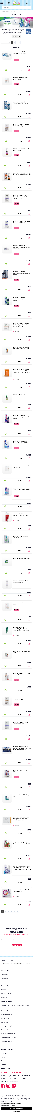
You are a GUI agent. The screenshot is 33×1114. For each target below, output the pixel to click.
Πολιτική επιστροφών (6, 1026)
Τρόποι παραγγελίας (6, 1014)
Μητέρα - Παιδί (5, 982)
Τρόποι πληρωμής (5, 1018)
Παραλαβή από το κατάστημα (8, 1037)
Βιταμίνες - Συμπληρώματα (8, 985)
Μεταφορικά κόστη (6, 1029)
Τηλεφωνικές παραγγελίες (8, 1033)
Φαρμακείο (4, 997)
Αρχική (3, 11)
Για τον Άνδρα (4, 978)
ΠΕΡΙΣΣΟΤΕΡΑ (16, 36)
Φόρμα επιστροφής (6, 1045)
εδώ (13, 1101)
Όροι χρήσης (4, 1022)
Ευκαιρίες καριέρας (6, 1061)
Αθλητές (3, 989)
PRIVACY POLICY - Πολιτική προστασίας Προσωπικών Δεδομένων (15, 1006)
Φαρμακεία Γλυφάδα (6, 1010)
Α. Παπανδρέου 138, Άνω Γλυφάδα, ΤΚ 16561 (16, 1075)
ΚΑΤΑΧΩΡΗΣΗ (16, 945)
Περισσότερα (16, 1111)
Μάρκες (3, 1057)
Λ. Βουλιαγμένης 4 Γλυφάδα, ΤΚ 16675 (14, 1078)
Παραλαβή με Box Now (7, 1041)
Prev (2, 964)
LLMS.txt (3, 1064)
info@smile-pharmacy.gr (10, 1081)
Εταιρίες (8, 11)
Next (31, 964)
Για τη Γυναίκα (4, 974)
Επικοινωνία (4, 1053)
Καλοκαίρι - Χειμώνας (6, 993)
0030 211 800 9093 (12, 1072)
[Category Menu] (1, 3)
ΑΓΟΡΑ (20, 70)
